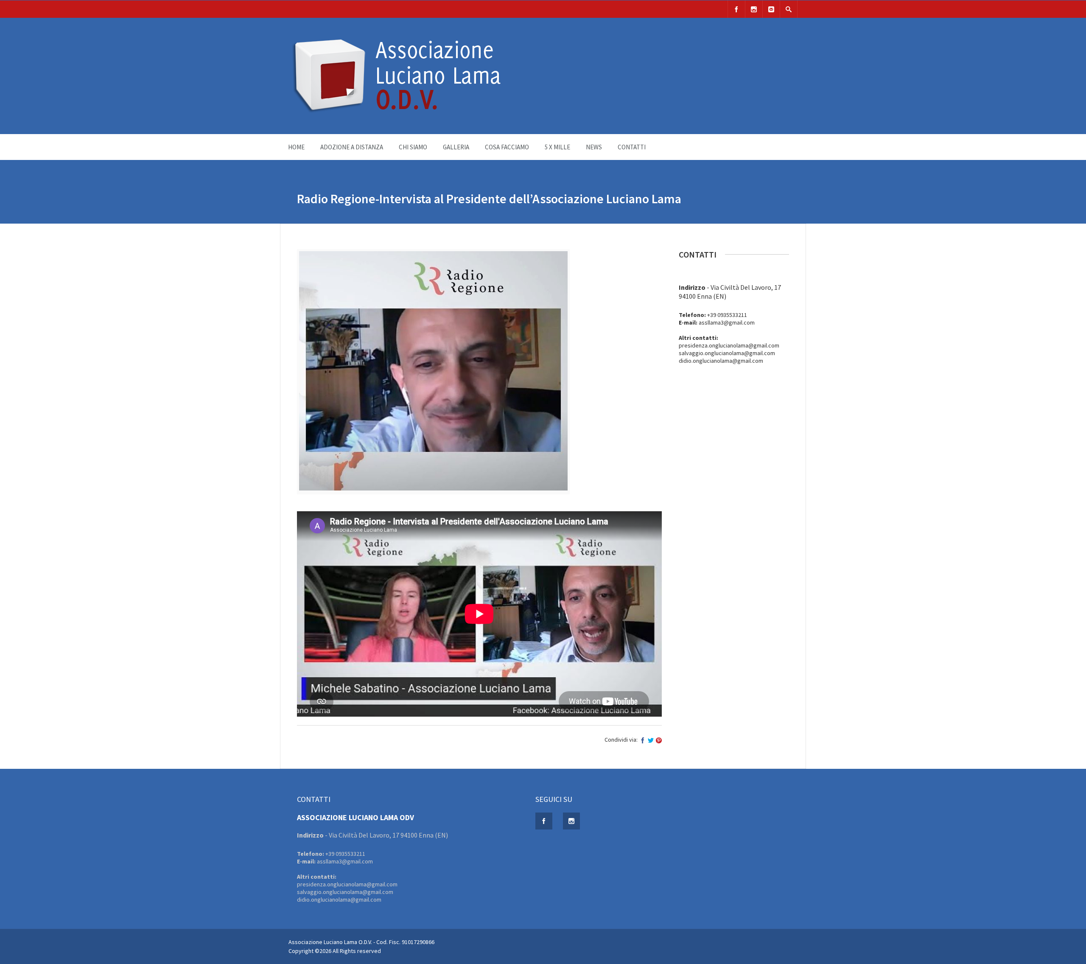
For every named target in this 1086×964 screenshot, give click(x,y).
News (594, 147)
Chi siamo (413, 147)
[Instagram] (753, 9)
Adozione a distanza (351, 147)
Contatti (632, 147)
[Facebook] (736, 9)
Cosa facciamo (507, 147)
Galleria (456, 147)
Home (296, 147)
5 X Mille (557, 147)
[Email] (771, 9)
